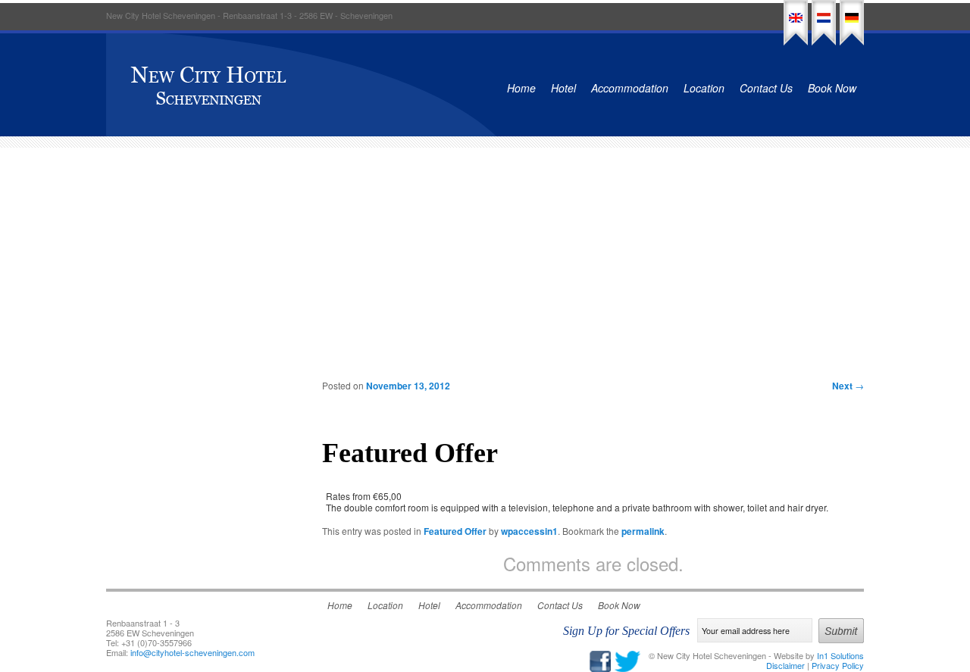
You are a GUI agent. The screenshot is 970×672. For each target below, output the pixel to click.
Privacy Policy (838, 665)
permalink (643, 531)
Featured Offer (455, 531)
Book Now (832, 87)
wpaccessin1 (529, 531)
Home (521, 87)
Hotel (563, 87)
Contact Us (766, 87)
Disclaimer (785, 665)
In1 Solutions (840, 655)
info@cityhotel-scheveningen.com (192, 652)
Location (704, 87)
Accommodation (629, 87)
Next (848, 385)
